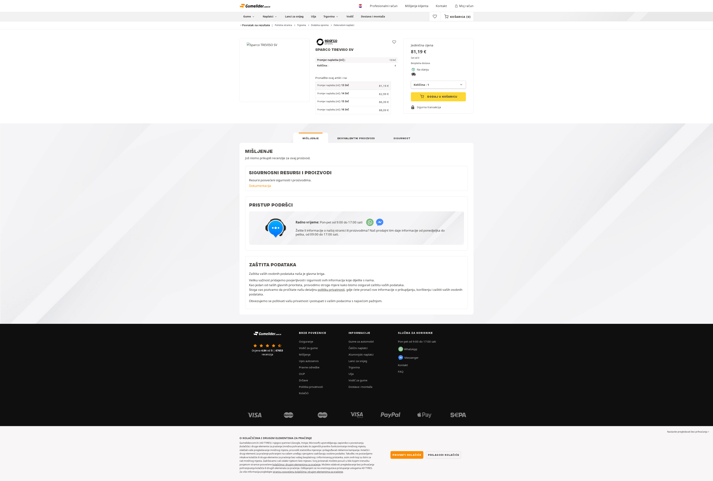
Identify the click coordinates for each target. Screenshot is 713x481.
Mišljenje (310, 138)
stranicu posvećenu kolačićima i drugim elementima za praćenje (308, 471)
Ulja (313, 16)
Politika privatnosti (311, 387)
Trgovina (329, 16)
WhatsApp (410, 349)
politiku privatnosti (331, 289)
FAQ (400, 371)
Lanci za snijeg (294, 16)
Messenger (411, 357)
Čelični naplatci (358, 348)
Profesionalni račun (384, 6)
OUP (302, 374)
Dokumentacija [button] (260, 186)
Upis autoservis (309, 361)
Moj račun (466, 6)
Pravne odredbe (309, 367)
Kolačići (304, 393)
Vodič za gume (308, 348)
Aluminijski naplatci (361, 354)
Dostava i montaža (373, 16)
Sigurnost (401, 138)
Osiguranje (306, 341)
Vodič (350, 16)
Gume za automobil (361, 341)
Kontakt (441, 6)
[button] (353, 86)
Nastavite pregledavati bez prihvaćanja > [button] (688, 431)
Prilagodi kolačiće (443, 454)
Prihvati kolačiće (407, 454)
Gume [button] (247, 16)
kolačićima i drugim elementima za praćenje (296, 464)
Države (303, 380)
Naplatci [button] (268, 16)
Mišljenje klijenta (416, 6)
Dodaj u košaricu (442, 96)
